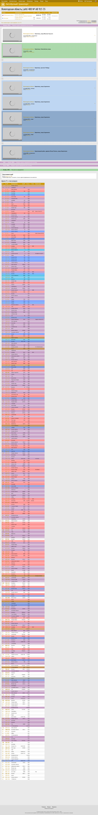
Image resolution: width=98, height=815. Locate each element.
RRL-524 (7, 641)
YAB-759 (7, 420)
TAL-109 (7, 187)
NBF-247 (7, 471)
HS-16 (6, 233)
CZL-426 (7, 462)
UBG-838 (7, 636)
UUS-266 (7, 389)
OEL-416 (7, 261)
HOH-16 (7, 264)
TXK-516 (7, 385)
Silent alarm (28, 89)
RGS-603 (7, 502)
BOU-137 (7, 685)
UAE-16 (7, 253)
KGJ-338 (7, 477)
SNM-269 (7, 711)
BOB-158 (7, 581)
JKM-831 (7, 735)
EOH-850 (7, 592)
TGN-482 (7, 478)
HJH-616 (7, 286)
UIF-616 (7, 521)
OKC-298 (7, 341)
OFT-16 (7, 215)
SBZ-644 (7, 460)
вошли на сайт (9, 176)
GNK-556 (7, 748)
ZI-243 (7, 207)
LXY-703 (7, 643)
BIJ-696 (7, 416)
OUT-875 (7, 673)
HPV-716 (7, 356)
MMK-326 (7, 627)
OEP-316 (7, 229)
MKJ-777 (7, 663)
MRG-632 (7, 596)
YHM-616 (7, 599)
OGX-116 (7, 493)
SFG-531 (7, 466)
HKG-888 (7, 598)
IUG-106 (7, 588)
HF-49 (6, 189)
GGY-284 (7, 616)
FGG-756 (7, 557)
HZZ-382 (7, 590)
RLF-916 (7, 422)
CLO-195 (7, 630)
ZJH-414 (7, 667)
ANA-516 (7, 228)
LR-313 (7, 211)
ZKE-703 (7, 587)
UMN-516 (7, 326)
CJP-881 (7, 572)
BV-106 (7, 242)
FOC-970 (7, 665)
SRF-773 (7, 574)
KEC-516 (7, 270)
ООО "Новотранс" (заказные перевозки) (24, 15)
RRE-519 (7, 645)
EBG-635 (7, 621)
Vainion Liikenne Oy (19, 17)
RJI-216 (7, 504)
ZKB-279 (7, 695)
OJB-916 (7, 290)
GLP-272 (7, 726)
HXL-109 (7, 400)
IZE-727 (7, 676)
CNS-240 (7, 671)
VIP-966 (7, 436)
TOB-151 (7, 392)
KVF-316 (7, 601)
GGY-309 (7, 603)
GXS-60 (7, 262)
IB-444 (7, 200)
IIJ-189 (7, 517)
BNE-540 (7, 431)
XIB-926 (7, 528)
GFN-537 (7, 537)
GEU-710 (7, 568)
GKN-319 (7, 689)
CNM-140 (7, 755)
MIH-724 (7, 576)
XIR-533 (7, 515)
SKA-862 (7, 570)
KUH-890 (7, 764)
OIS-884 (7, 535)
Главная (44, 807)
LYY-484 (7, 654)
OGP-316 (7, 480)
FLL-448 (7, 640)
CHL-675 (7, 658)
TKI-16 (7, 240)
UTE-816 (7, 383)
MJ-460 (7, 191)
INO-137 (7, 647)
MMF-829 (7, 563)
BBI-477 (7, 610)
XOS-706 (7, 746)
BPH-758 (7, 620)
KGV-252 (7, 489)
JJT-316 (7, 618)
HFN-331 (7, 453)
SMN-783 (7, 729)
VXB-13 (7, 226)
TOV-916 (7, 334)
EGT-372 (7, 484)
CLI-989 (7, 733)
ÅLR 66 (7, 546)
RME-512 (7, 403)
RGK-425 (7, 361)
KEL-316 (7, 345)
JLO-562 (7, 759)
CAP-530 (7, 438)
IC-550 (6, 204)
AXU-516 (7, 378)
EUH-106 (7, 768)
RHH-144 (7, 330)
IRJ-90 (6, 266)
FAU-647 (7, 451)
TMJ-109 (7, 306)
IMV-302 (7, 731)
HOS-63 (7, 217)
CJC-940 (7, 707)
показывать (94, 22)
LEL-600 (7, 347)
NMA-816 (7, 757)
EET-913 (7, 325)
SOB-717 (7, 744)
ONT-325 (7, 391)
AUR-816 (7, 369)
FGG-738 (7, 447)
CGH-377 (7, 585)
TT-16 (6, 237)
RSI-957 (7, 566)
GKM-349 (7, 656)
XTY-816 (7, 684)
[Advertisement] (49, 793)
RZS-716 (7, 750)
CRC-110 (7, 678)
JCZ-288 (7, 524)
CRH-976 (7, 770)
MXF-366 (7, 429)
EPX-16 (7, 220)
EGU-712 (7, 500)
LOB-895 (7, 740)
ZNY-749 (7, 638)
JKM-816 (7, 739)
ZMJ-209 (7, 742)
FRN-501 (7, 674)
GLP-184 (7, 718)
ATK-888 (7, 367)
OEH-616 (7, 303)
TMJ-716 (7, 310)
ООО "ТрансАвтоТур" (20, 14)
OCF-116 (7, 559)
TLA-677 (7, 305)
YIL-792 (7, 513)
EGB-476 (7, 475)
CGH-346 (7, 579)
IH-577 (7, 206)
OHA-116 (7, 248)
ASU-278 (7, 185)
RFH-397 (7, 444)
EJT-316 (7, 411)
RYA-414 (7, 543)
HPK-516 (7, 348)
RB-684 (7, 198)
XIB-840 (7, 533)
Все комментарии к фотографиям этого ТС (12, 22)
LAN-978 (7, 273)
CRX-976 (7, 775)
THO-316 (7, 235)
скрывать (89, 20)
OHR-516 (7, 319)
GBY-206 (7, 499)
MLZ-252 (7, 706)
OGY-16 (7, 257)
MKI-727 (7, 468)
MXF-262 (7, 414)
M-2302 (7, 195)
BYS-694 (7, 548)
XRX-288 (7, 722)
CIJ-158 (7, 682)
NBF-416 (7, 374)
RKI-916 (7, 446)
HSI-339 (7, 506)
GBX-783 (7, 491)
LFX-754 (7, 457)
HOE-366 (7, 343)
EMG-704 (7, 458)
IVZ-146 (7, 715)
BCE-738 (7, 396)
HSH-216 (7, 363)
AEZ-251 (7, 482)
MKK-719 (7, 687)
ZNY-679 (7, 550)
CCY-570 (7, 455)
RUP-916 (7, 766)
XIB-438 (7, 522)
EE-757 (7, 196)
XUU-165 (7, 652)
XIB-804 (7, 526)
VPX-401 (7, 350)
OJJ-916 (7, 292)
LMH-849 (7, 702)
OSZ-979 (7, 473)
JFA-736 (7, 418)
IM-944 (7, 202)
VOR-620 (7, 394)
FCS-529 (7, 464)
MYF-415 (7, 541)
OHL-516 (7, 250)
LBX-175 (7, 294)
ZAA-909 (7, 402)
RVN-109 (7, 777)
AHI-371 (7, 614)
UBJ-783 (7, 281)
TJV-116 (7, 284)
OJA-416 (7, 317)
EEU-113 (7, 407)
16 (2, 185)
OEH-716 (7, 259)
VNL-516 (7, 323)
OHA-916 (7, 301)
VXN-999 (7, 704)
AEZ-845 (7, 554)
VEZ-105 (7, 623)
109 (3, 187)
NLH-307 (7, 698)
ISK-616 (7, 717)
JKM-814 (7, 728)
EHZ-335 (7, 577)
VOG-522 (7, 583)
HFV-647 (7, 440)
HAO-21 (7, 218)
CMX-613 (7, 713)
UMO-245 (7, 332)
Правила (54, 807)
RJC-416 (7, 352)
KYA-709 (7, 532)
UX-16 (6, 209)
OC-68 (6, 231)
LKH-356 (7, 337)
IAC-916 (7, 398)
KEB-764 (7, 328)
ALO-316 (7, 312)
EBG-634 (7, 625)
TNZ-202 (7, 495)
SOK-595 (7, 632)
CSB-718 (7, 779)
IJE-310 (7, 565)
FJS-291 (7, 680)
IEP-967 (7, 381)
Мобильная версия (49, 808)
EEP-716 (7, 405)
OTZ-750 (7, 629)
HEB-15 (7, 213)
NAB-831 (7, 427)
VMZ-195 (7, 709)
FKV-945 (7, 691)
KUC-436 (7, 762)
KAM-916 (7, 277)
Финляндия (6, 18)
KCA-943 (7, 308)
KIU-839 (7, 530)
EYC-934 (7, 544)
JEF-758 (7, 555)
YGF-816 (7, 511)
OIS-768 (7, 519)
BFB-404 (7, 435)
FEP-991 (7, 539)
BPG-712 (7, 594)
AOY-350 (7, 497)
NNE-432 (7, 771)
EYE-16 (7, 222)
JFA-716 (7, 561)
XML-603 (7, 696)
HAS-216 (7, 268)
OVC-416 (7, 724)
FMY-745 (7, 634)
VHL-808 (7, 297)
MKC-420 (7, 424)
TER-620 (7, 275)
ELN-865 (7, 433)
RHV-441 (7, 336)
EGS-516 (7, 486)
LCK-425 (7, 314)
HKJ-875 (7, 251)
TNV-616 (7, 321)
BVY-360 (7, 662)
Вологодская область (9, 15)
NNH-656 (7, 751)
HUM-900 (7, 370)
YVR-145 (7, 669)
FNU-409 (7, 753)
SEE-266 (7, 358)
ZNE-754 (7, 761)
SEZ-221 (7, 469)
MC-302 (7, 193)
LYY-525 (7, 649)
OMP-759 (7, 365)
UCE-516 (7, 279)
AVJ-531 (7, 387)
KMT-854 (7, 700)
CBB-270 (7, 449)
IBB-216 (7, 283)
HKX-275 (7, 316)
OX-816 (7, 239)
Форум (49, 807)
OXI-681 (7, 612)
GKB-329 (7, 693)
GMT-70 (7, 246)
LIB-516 (7, 508)
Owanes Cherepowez (30, 36)
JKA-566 (7, 660)
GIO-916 (7, 651)
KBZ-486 (7, 372)
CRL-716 (7, 773)
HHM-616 (7, 288)
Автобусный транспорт (17, 4)
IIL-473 (7, 442)
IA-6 (6, 224)
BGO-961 (7, 510)
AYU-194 (7, 552)
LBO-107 (7, 272)
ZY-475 (7, 255)
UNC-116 (7, 339)
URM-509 (7, 354)
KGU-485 (7, 488)
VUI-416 (7, 609)
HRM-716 (7, 359)
